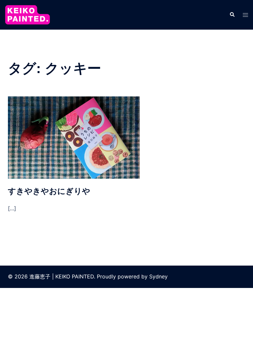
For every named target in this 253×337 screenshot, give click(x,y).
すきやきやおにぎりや (49, 191)
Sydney (158, 276)
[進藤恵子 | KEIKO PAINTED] (27, 14)
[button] (232, 14)
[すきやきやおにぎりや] (74, 137)
